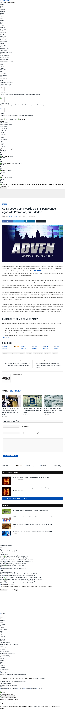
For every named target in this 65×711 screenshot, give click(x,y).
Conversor (3, 667)
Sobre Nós (3, 641)
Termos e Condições (39, 678)
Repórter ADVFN (13, 216)
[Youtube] (33, 688)
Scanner (2, 15)
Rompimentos (4, 59)
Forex (1, 64)
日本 (2, 144)
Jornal (1, 662)
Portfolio (2, 11)
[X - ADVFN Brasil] (12, 688)
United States (4, 129)
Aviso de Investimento (6, 687)
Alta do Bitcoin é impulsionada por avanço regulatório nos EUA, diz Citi (32, 524)
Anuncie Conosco (4, 651)
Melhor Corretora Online (6, 61)
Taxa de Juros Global (5, 84)
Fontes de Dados (4, 655)
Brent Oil (11, 177)
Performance (3, 32)
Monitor (2, 4)
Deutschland (4, 139)
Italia (2, 141)
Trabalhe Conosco (5, 642)
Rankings (2, 9)
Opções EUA (3, 73)
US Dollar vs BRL (17, 163)
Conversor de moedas (6, 52)
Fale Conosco (3, 126)
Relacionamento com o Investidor (9, 644)
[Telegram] (26, 688)
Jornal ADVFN (3, 36)
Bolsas (2, 77)
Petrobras (47, 353)
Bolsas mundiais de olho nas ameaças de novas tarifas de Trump (31, 488)
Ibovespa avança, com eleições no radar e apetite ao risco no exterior (32, 410)
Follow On (14, 353)
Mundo (2, 13)
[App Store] (3, 671)
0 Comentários (31, 216)
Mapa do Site (3, 648)
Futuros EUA (3, 70)
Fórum (1, 8)
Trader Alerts (3, 50)
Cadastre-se (3, 188)
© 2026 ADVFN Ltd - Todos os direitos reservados (13, 681)
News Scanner (4, 38)
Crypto (2, 66)
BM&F (1, 71)
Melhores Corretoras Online (7, 653)
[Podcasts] (39, 688)
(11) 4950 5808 (4, 123)
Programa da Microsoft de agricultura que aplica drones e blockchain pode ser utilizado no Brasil (48, 365)
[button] (7, 696)
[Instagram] (3, 688)
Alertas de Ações (4, 48)
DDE (1, 54)
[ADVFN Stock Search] (0, 2)
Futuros (2, 68)
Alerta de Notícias (4, 39)
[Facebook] (20, 688)
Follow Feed (3, 45)
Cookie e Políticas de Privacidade (8, 685)
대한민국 (3, 146)
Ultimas (55, 353)
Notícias (29, 353)
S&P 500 (11, 156)
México (2, 143)
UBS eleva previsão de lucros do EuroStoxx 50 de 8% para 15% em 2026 (32, 531)
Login (16, 590)
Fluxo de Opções (4, 57)
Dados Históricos (4, 55)
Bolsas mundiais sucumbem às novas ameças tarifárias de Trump (31, 477)
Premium (14, 119)
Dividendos (3, 29)
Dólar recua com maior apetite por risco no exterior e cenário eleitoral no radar (53, 410)
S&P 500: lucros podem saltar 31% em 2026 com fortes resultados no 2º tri (33, 517)
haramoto (15, 479)
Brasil (2, 132)
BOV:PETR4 (38, 271)
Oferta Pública (38, 353)
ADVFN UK (3, 130)
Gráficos (2, 24)
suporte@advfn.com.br (6, 124)
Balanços (2, 27)
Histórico (2, 31)
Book (1, 6)
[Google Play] (4, 672)
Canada (3, 136)
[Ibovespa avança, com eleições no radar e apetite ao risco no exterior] (32, 401)
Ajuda (1, 646)
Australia (3, 134)
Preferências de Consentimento (8, 657)
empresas (5, 353)
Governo (21, 353)
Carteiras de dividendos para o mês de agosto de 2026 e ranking (30, 510)
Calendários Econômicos (6, 82)
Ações (4, 204)
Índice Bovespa (16, 149)
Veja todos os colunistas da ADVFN (16, 499)
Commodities (3, 75)
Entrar (1, 119)
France (2, 137)
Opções (2, 25)
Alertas (2, 47)
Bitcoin (10, 170)
